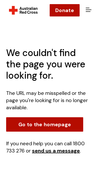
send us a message (56, 150)
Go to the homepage (44, 124)
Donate (64, 10)
